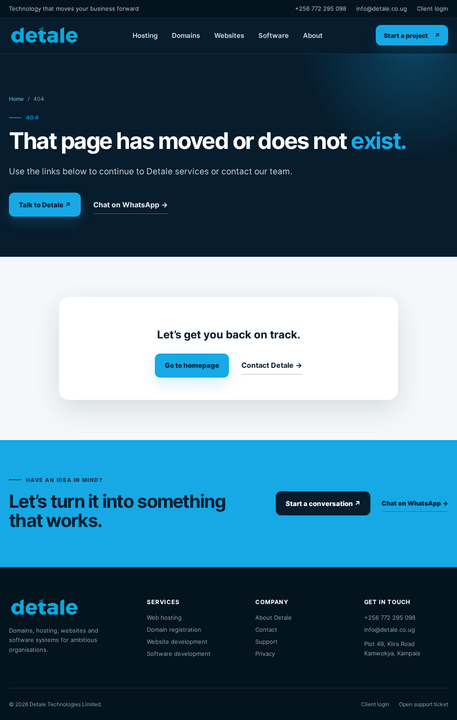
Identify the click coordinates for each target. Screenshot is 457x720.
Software (273, 35)
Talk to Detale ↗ (45, 205)
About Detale (273, 617)
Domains (186, 35)
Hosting (145, 35)
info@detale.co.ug (381, 8)
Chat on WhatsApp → (130, 204)
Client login (432, 8)
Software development (179, 653)
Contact (266, 629)
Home (16, 98)
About (313, 35)
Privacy (265, 653)
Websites (229, 35)
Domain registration (174, 629)
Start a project (412, 35)
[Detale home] (44, 35)
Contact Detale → (271, 365)
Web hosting (164, 617)
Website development (177, 641)
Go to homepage (192, 365)
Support (266, 641)
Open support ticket (423, 704)
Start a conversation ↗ (323, 503)
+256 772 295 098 (320, 8)
